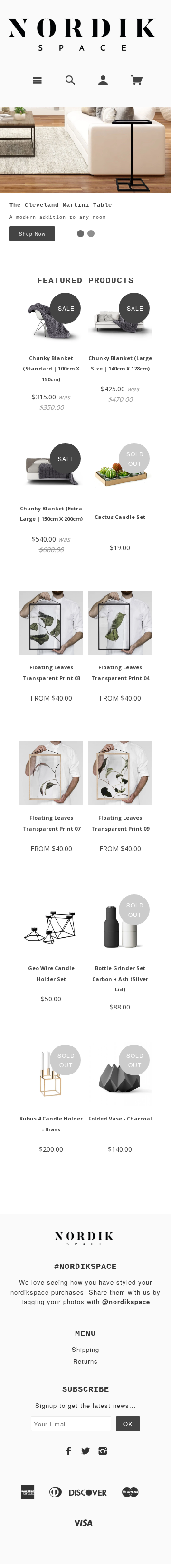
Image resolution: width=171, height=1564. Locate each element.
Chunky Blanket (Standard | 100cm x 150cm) (51, 368)
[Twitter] (86, 1451)
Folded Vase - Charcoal (120, 1118)
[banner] (85, 33)
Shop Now (32, 234)
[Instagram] (103, 1451)
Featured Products (85, 281)
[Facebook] (69, 1451)
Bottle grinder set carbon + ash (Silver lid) (120, 978)
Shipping (85, 1349)
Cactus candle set (120, 516)
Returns (85, 1361)
